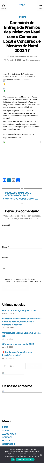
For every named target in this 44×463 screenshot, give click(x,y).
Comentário (7, 225)
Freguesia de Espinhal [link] (31, 104)
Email (5, 258)
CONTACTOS (8, 444)
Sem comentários (33, 60)
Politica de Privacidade (25, 460)
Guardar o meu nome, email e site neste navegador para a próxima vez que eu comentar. (23, 280)
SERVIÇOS (7, 437)
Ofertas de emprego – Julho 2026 (18, 344)
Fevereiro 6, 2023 (14, 60)
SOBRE (5, 430)
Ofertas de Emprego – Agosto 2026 (19, 310)
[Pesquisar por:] (13, 366)
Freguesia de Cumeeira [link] (12, 104)
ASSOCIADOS (9, 434)
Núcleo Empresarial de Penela (25, 56)
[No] (41, 455)
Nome (5, 247)
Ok (13, 460)
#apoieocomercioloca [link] (11, 137)
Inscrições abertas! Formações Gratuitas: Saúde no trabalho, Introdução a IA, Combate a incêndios (22, 321)
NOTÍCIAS (7, 440)
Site (3, 268)
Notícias (22, 17)
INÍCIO (5, 427)
